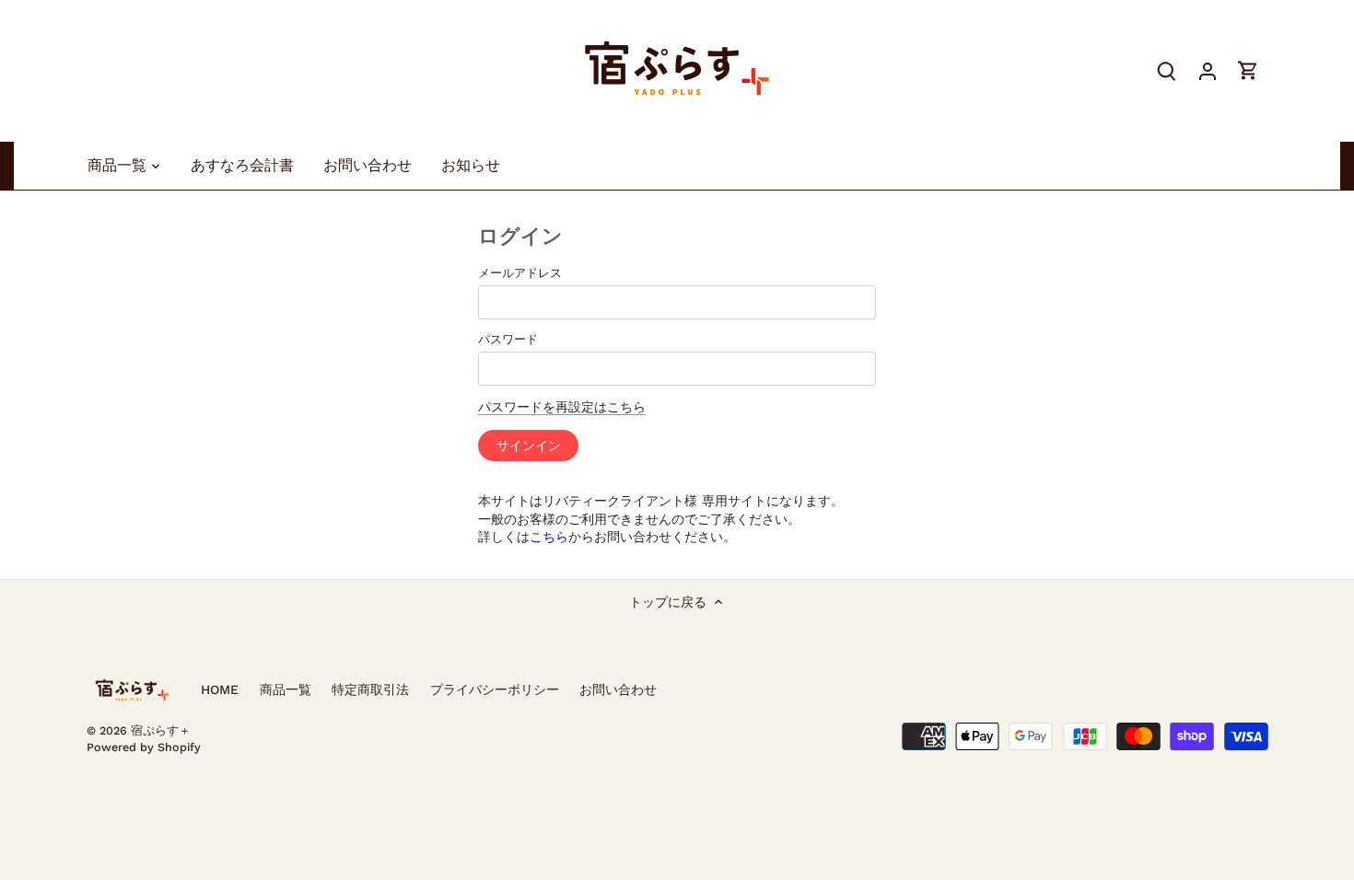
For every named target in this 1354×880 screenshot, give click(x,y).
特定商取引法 (370, 689)
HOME (220, 689)
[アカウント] (1207, 70)
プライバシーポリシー (494, 689)
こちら (549, 536)
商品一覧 (285, 689)
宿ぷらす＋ (161, 730)
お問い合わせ (618, 689)
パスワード (508, 339)
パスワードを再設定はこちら (562, 406)
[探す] (1167, 70)
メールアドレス (520, 273)
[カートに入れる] (1248, 70)
